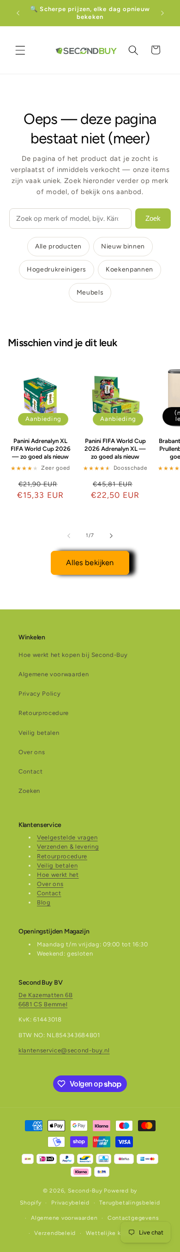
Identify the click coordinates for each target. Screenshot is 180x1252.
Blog (44, 902)
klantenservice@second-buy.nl (63, 1050)
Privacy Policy (39, 693)
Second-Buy (85, 1190)
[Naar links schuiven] (69, 536)
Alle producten (58, 246)
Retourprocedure (43, 712)
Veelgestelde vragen (67, 837)
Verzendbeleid (55, 1233)
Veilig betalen (38, 732)
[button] (20, 50)
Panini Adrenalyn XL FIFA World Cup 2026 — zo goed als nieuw (41, 448)
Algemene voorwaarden (53, 674)
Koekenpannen (129, 269)
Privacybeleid (70, 1202)
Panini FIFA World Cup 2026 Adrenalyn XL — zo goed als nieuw (115, 448)
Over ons (31, 752)
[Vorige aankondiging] (18, 13)
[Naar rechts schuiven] (111, 536)
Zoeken (29, 790)
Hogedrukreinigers (56, 269)
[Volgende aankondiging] (162, 13)
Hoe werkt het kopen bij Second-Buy (72, 654)
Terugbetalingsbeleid (129, 1202)
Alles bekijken (90, 562)
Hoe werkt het (58, 874)
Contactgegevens (133, 1218)
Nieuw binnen (123, 246)
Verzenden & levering (68, 846)
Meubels (90, 292)
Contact (30, 771)
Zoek (153, 218)
